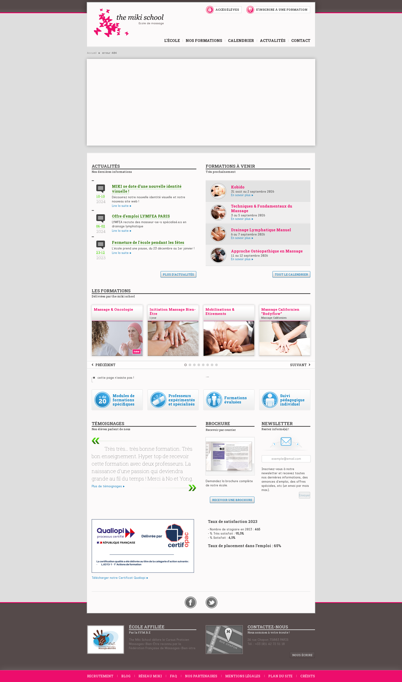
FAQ (173, 676)
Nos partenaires (201, 676)
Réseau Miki (150, 676)
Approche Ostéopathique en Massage (267, 251)
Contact (300, 40)
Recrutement (100, 676)
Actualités (272, 40)
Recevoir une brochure (232, 500)
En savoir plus (241, 195)
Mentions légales (242, 676)
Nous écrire (302, 655)
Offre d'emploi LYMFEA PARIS (141, 216)
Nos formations (204, 40)
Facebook (191, 602)
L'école (172, 40)
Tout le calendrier (291, 274)
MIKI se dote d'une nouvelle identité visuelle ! (146, 189)
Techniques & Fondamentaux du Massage (261, 208)
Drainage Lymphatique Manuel (261, 229)
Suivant (298, 365)
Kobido (238, 186)
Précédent (105, 365)
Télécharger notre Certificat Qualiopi (118, 578)
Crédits (307, 676)
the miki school (129, 22)
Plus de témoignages (107, 486)
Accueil (92, 53)
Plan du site (280, 676)
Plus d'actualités (178, 274)
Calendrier (241, 40)
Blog (126, 676)
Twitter (212, 602)
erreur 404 (109, 53)
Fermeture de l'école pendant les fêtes (148, 242)
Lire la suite (120, 206)
